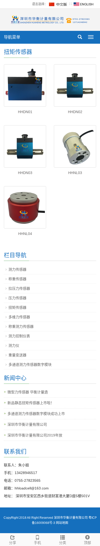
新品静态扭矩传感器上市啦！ (30, 403)
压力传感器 (17, 298)
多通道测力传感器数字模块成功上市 (36, 414)
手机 (37, 543)
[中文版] (58, 4)
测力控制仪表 (19, 336)
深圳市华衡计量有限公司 (27, 424)
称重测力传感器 (21, 326)
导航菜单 (12, 37)
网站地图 (62, 523)
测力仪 (13, 345)
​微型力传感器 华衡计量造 (27, 392)
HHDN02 (75, 112)
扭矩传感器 (17, 307)
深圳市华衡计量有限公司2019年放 (34, 435)
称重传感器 (17, 279)
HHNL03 (75, 173)
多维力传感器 (19, 317)
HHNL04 (25, 234)
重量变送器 (17, 355)
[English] (84, 4)
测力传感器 (17, 269)
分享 (12, 543)
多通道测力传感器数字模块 (30, 364)
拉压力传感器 (19, 288)
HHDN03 (25, 173)
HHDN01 (25, 112)
